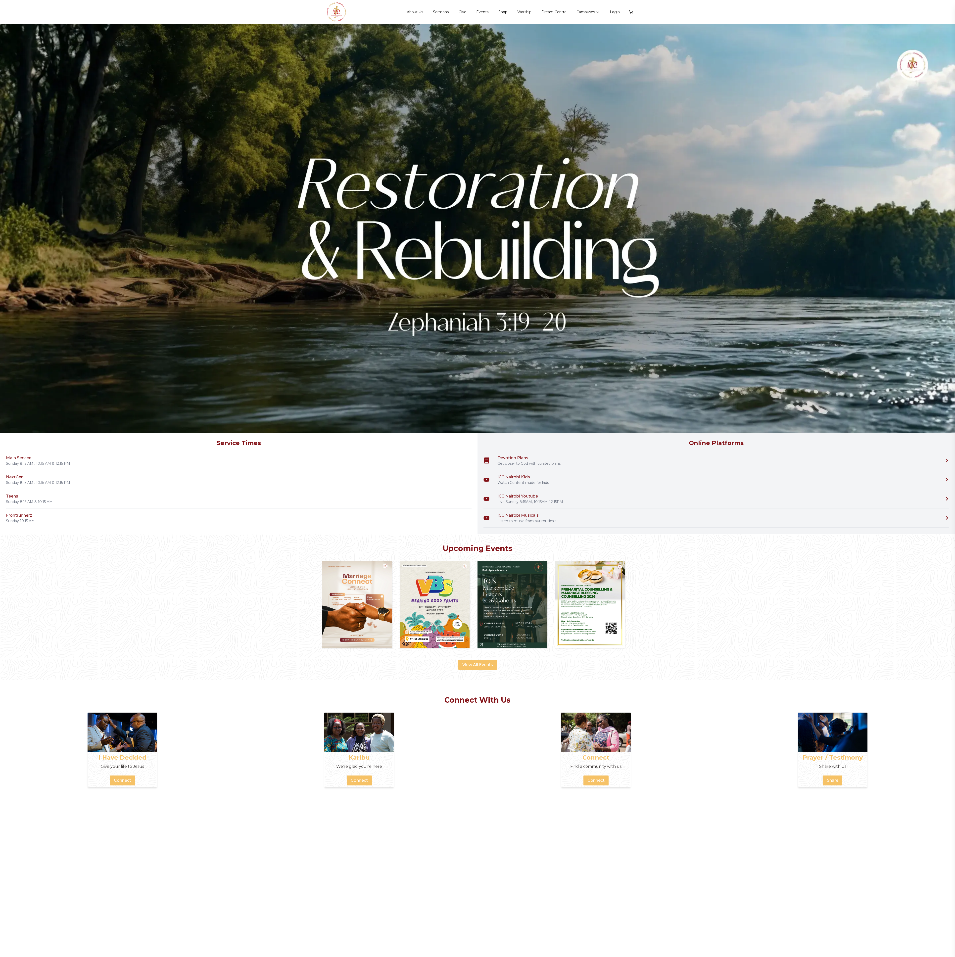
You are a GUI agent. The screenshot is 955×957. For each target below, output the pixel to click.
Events (482, 12)
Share (832, 780)
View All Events (477, 664)
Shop (502, 12)
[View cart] (631, 12)
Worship (524, 12)
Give (462, 12)
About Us (415, 12)
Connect (122, 780)
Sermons (441, 12)
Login (615, 12)
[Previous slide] (10, 228)
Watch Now (931, 420)
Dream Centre (554, 12)
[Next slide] (945, 228)
